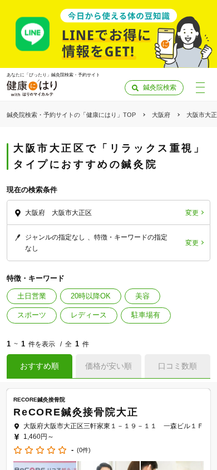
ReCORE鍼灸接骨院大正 (75, 412)
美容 (142, 296)
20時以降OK (91, 296)
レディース (89, 315)
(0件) (84, 450)
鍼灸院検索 (159, 87)
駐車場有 (145, 315)
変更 (192, 212)
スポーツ (31, 315)
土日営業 (31, 296)
